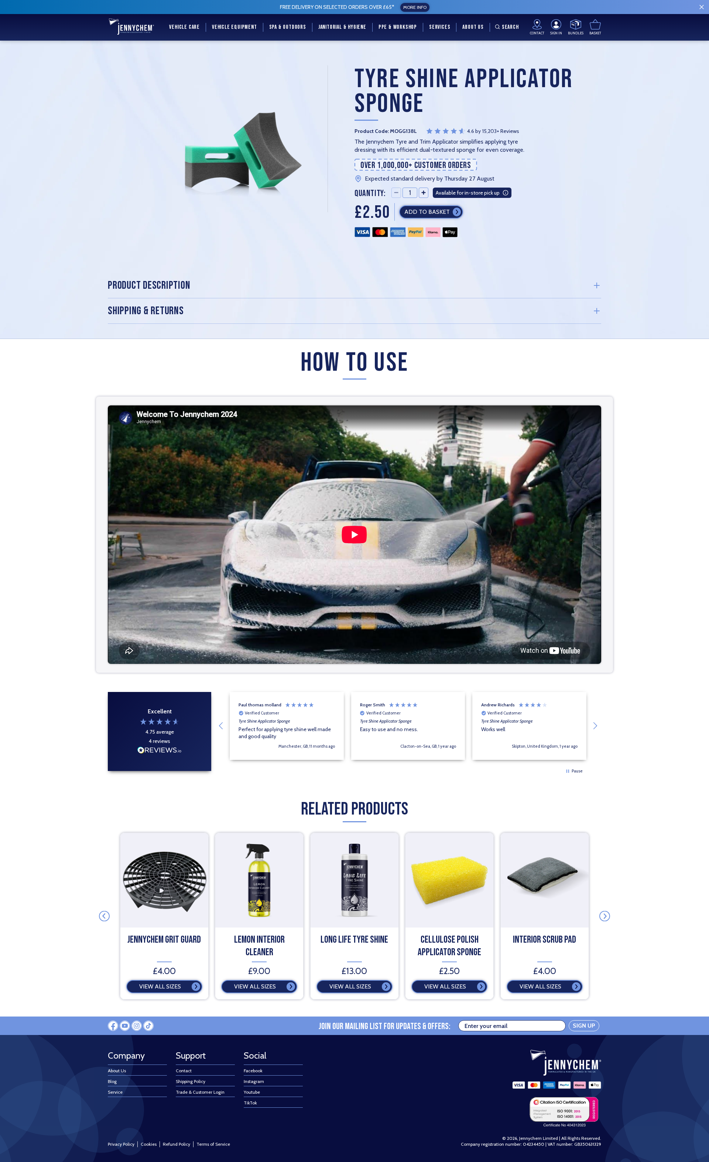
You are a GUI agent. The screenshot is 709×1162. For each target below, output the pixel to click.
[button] (221, 726)
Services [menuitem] (439, 27)
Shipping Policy (190, 1081)
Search (510, 27)
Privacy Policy (121, 1144)
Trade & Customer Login (200, 1092)
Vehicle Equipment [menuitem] (234, 27)
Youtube (252, 1092)
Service (115, 1092)
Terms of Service (213, 1144)
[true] (702, 7)
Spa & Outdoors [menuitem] (287, 27)
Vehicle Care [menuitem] (184, 27)
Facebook (253, 1070)
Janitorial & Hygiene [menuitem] (342, 27)
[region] (408, 726)
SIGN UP (584, 1025)
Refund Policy (176, 1144)
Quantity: (370, 193)
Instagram (254, 1081)
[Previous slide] (104, 916)
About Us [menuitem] (472, 27)
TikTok (250, 1103)
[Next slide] (604, 916)
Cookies (149, 1144)
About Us (117, 1070)
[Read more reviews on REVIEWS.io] (159, 751)
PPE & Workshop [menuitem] (398, 27)
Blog (112, 1081)
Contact (184, 1070)
